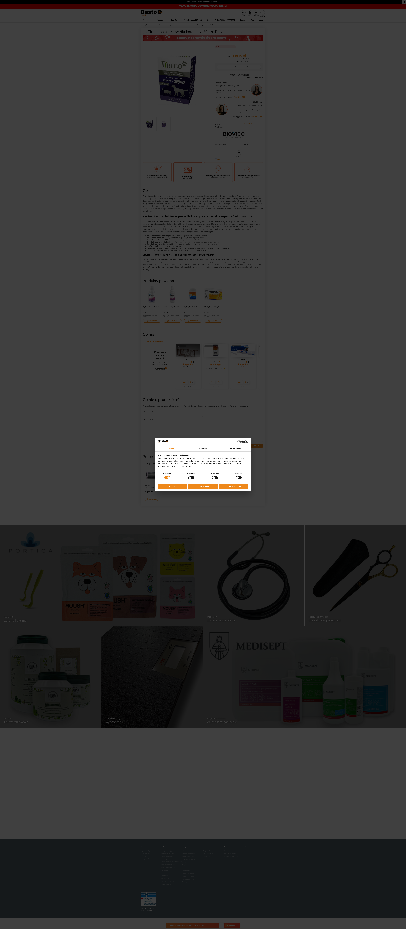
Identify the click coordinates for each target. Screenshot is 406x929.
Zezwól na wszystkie (233, 486)
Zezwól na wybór (203, 486)
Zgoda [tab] (171, 448)
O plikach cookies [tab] (234, 448)
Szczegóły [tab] (203, 448)
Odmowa (172, 486)
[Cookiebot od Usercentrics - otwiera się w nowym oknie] (239, 441)
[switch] (191, 477)
